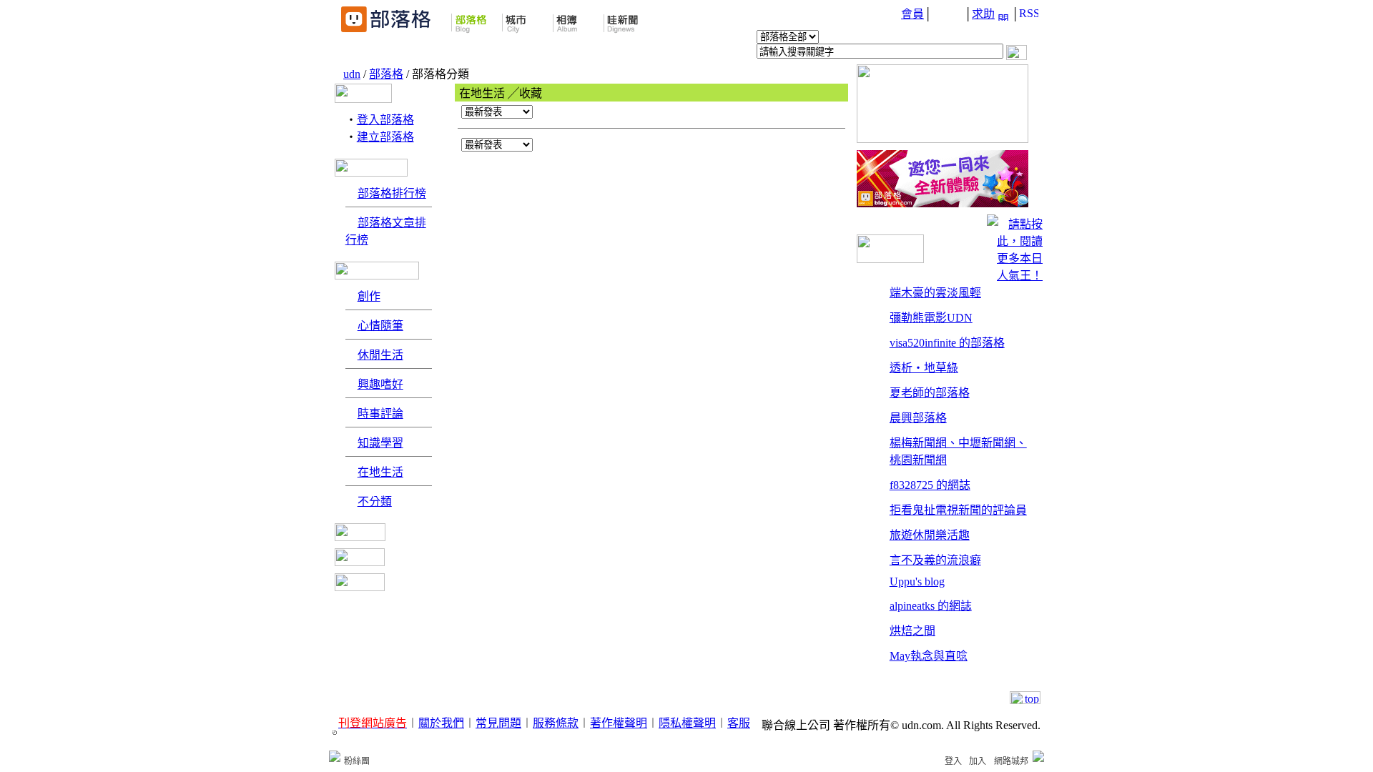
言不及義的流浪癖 (935, 560)
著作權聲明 (618, 723)
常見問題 (498, 723)
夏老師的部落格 (930, 393)
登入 (953, 761)
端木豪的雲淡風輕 (935, 293)
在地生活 (380, 472)
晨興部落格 (918, 418)
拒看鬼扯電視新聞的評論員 (958, 510)
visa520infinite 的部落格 (947, 343)
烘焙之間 (912, 631)
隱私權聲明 (687, 723)
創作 (369, 296)
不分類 (375, 501)
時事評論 (380, 413)
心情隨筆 (380, 326)
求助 (983, 14)
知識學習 (380, 443)
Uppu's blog (917, 581)
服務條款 (556, 723)
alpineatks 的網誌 (931, 606)
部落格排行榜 (392, 193)
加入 (977, 761)
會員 (912, 14)
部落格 (386, 74)
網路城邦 (1011, 761)
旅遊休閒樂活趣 (930, 535)
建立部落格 (385, 137)
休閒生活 (380, 355)
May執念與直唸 (929, 656)
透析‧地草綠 (924, 368)
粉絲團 (357, 761)
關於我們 (441, 723)
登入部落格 (385, 120)
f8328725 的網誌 (930, 485)
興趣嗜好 (380, 384)
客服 (738, 723)
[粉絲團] (334, 756)
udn (351, 74)
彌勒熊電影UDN (931, 318)
